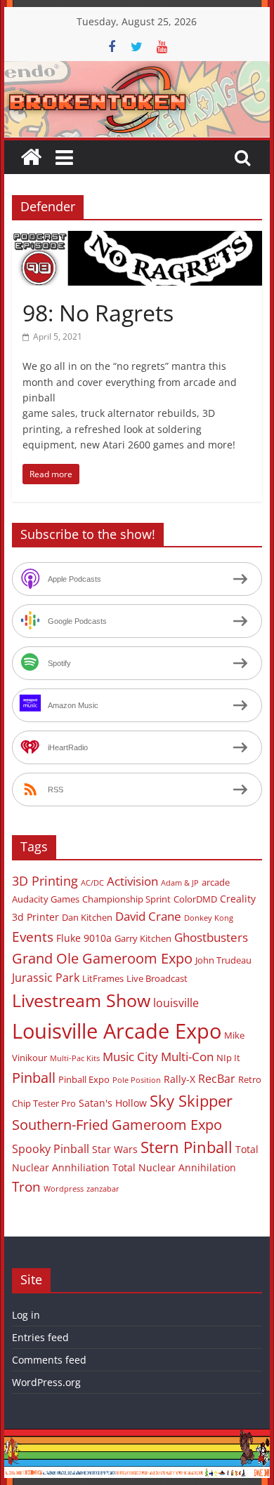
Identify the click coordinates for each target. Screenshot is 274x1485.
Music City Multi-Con (158, 1056)
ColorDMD (195, 899)
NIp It (228, 1057)
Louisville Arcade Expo (116, 1031)
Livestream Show (81, 1000)
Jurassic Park (45, 977)
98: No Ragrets (98, 313)
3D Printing (45, 880)
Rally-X (179, 1079)
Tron (26, 1187)
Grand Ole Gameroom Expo (102, 958)
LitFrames (103, 978)
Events (32, 937)
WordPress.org (46, 1382)
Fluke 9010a (84, 938)
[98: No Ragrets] (137, 239)
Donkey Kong (208, 918)
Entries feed (40, 1337)
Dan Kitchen (87, 917)
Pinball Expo (84, 1079)
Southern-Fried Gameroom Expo (117, 1124)
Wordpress (64, 1189)
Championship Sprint (126, 899)
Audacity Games (45, 899)
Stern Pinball (187, 1147)
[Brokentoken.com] (137, 69)
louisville (176, 1003)
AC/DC (92, 883)
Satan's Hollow (113, 1103)
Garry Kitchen (143, 938)
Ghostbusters (211, 937)
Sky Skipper (191, 1101)
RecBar (216, 1078)
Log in (26, 1314)
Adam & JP (180, 883)
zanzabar (102, 1189)
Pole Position (136, 1080)
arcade (216, 882)
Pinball (34, 1077)
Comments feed (49, 1359)
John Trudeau (223, 960)
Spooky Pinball (50, 1149)
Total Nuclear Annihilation (174, 1167)
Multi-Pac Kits (75, 1058)
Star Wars (115, 1149)
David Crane (148, 916)
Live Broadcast (157, 978)
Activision (132, 881)
